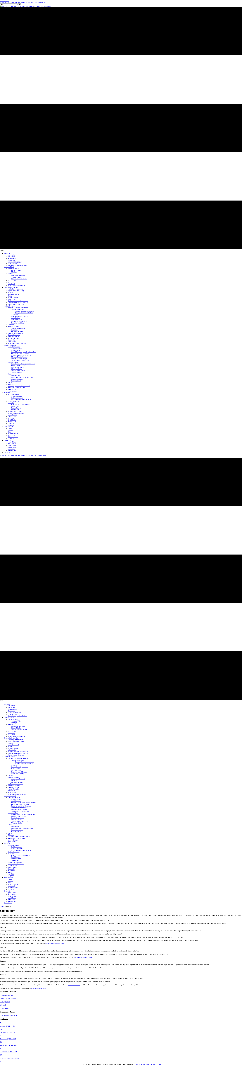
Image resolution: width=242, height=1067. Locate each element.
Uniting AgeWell (5, 1002)
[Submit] (19, 4)
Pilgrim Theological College (8, 998)
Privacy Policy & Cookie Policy (146, 1064)
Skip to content (4, 1)
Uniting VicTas (4, 1008)
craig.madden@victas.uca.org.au (54, 943)
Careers (159, 1064)
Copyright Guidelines (6, 995)
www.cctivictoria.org (74, 985)
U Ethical (3, 1005)
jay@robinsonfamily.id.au (38, 988)
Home (2, 906)
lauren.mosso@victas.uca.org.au (82, 957)
